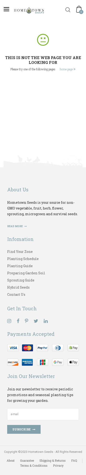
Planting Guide (20, 266)
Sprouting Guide (20, 280)
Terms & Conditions (34, 465)
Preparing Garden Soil (26, 273)
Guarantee (27, 460)
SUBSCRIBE (21, 429)
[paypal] (43, 354)
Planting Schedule (23, 258)
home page (67, 69)
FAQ (74, 460)
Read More (15, 226)
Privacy (58, 465)
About (11, 460)
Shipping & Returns (52, 460)
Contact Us (16, 294)
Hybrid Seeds (18, 287)
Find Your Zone (20, 251)
